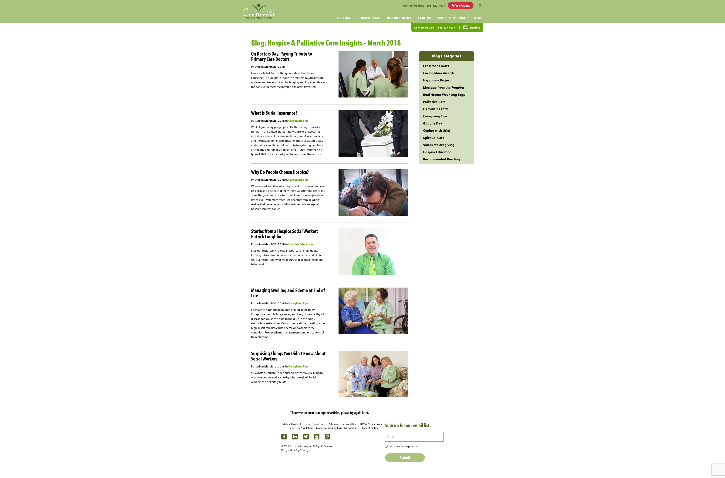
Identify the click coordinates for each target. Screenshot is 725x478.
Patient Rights (370, 428)
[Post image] (367, 75)
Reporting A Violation (301, 428)
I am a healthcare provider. (403, 446)
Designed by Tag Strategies (296, 450)
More (478, 18)
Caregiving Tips (298, 120)
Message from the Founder (443, 87)
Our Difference (399, 18)
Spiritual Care (433, 137)
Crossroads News (436, 66)
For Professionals (452, 18)
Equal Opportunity (315, 424)
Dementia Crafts (435, 109)
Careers (424, 18)
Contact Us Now (413, 5)
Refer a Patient (461, 5)
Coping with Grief (436, 130)
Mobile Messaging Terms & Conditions (337, 428)
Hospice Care (370, 18)
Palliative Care (434, 102)
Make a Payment (292, 424)
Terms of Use (349, 424)
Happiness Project (437, 80)
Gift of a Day (432, 123)
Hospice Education (300, 244)
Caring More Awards (438, 73)
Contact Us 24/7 (424, 27)
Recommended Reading (441, 159)
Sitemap (334, 424)
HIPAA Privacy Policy (371, 424)
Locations (345, 18)
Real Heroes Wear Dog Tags (444, 94)
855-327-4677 (436, 5)
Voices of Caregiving (438, 145)
